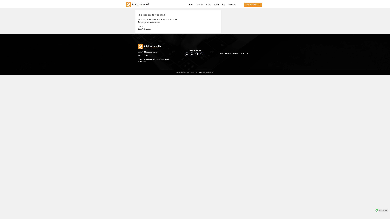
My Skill (216, 4)
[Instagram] (192, 54)
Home (191, 4)
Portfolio (208, 4)
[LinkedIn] (187, 54)
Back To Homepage (144, 29)
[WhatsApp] (202, 54)
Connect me (232, 4)
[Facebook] (197, 54)
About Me (199, 4)
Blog (223, 4)
